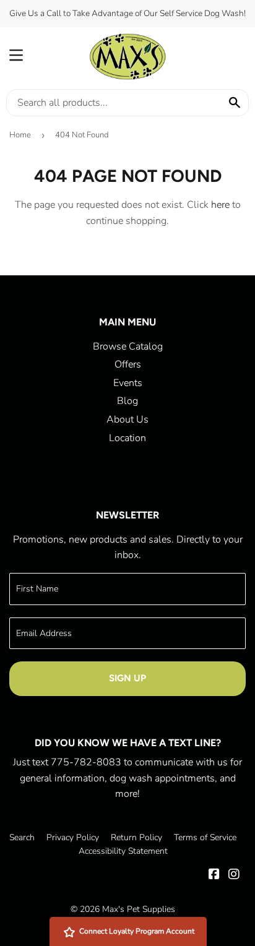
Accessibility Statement (123, 851)
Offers (128, 364)
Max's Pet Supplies (138, 909)
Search (22, 837)
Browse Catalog (128, 346)
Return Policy (136, 837)
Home (20, 134)
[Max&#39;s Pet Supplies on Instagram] (234, 875)
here (220, 205)
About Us (127, 419)
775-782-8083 (86, 762)
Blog (127, 401)
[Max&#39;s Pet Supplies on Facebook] (214, 875)
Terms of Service (205, 837)
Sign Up (127, 678)
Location (127, 438)
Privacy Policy (72, 837)
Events (127, 383)
